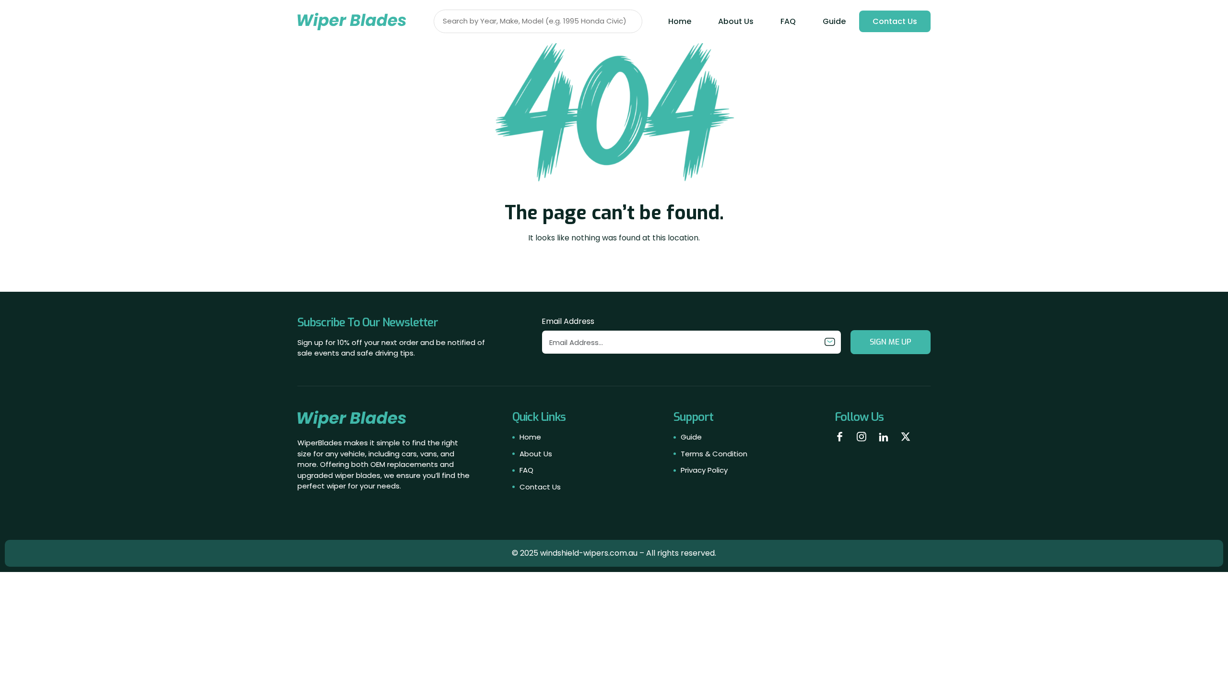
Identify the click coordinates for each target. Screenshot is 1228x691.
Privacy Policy (704, 470)
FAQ (788, 21)
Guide (834, 21)
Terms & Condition (714, 454)
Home (679, 21)
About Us (736, 21)
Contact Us (895, 21)
